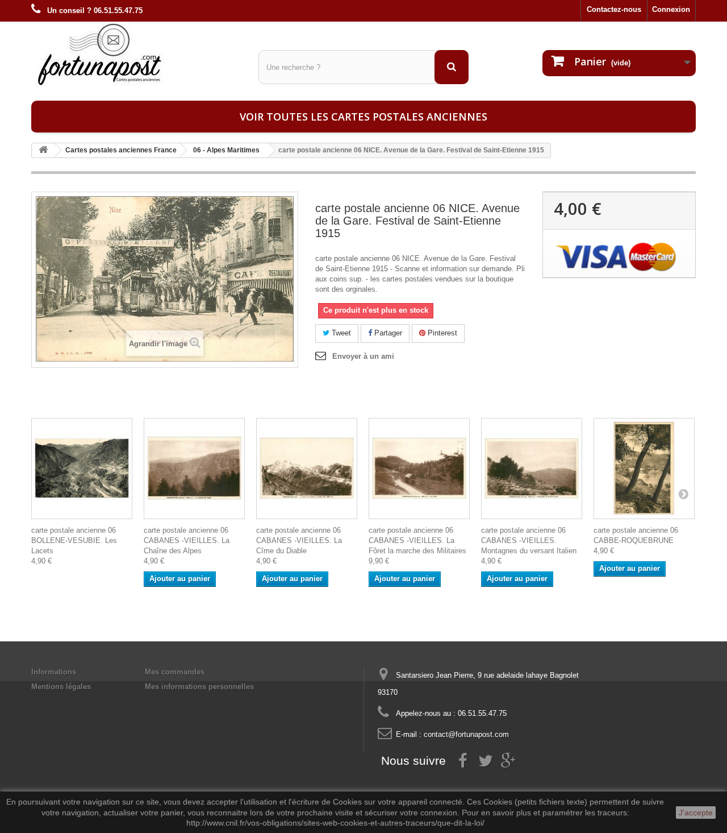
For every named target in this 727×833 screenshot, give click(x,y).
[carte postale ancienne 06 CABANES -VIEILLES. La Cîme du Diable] (306, 468)
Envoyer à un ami (363, 356)
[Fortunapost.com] (136, 54)
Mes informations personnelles (199, 686)
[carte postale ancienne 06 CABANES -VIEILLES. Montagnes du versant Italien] (531, 468)
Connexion (671, 9)
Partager (387, 333)
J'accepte (696, 812)
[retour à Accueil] (43, 150)
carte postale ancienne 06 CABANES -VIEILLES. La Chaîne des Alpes (186, 540)
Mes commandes (174, 672)
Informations (53, 672)
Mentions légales (61, 686)
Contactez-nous (614, 9)
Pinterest (441, 333)
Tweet (340, 333)
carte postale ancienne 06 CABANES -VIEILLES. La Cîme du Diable (299, 540)
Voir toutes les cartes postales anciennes (363, 116)
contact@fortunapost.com (466, 734)
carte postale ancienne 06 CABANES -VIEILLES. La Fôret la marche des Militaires (417, 540)
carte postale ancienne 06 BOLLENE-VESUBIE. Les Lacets (74, 540)
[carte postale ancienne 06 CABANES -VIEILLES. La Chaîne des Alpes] (194, 468)
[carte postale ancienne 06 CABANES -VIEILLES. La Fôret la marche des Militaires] (419, 468)
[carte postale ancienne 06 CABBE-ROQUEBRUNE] (644, 468)
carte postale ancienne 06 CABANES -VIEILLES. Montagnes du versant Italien (528, 540)
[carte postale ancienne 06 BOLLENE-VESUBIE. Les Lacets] (81, 468)
